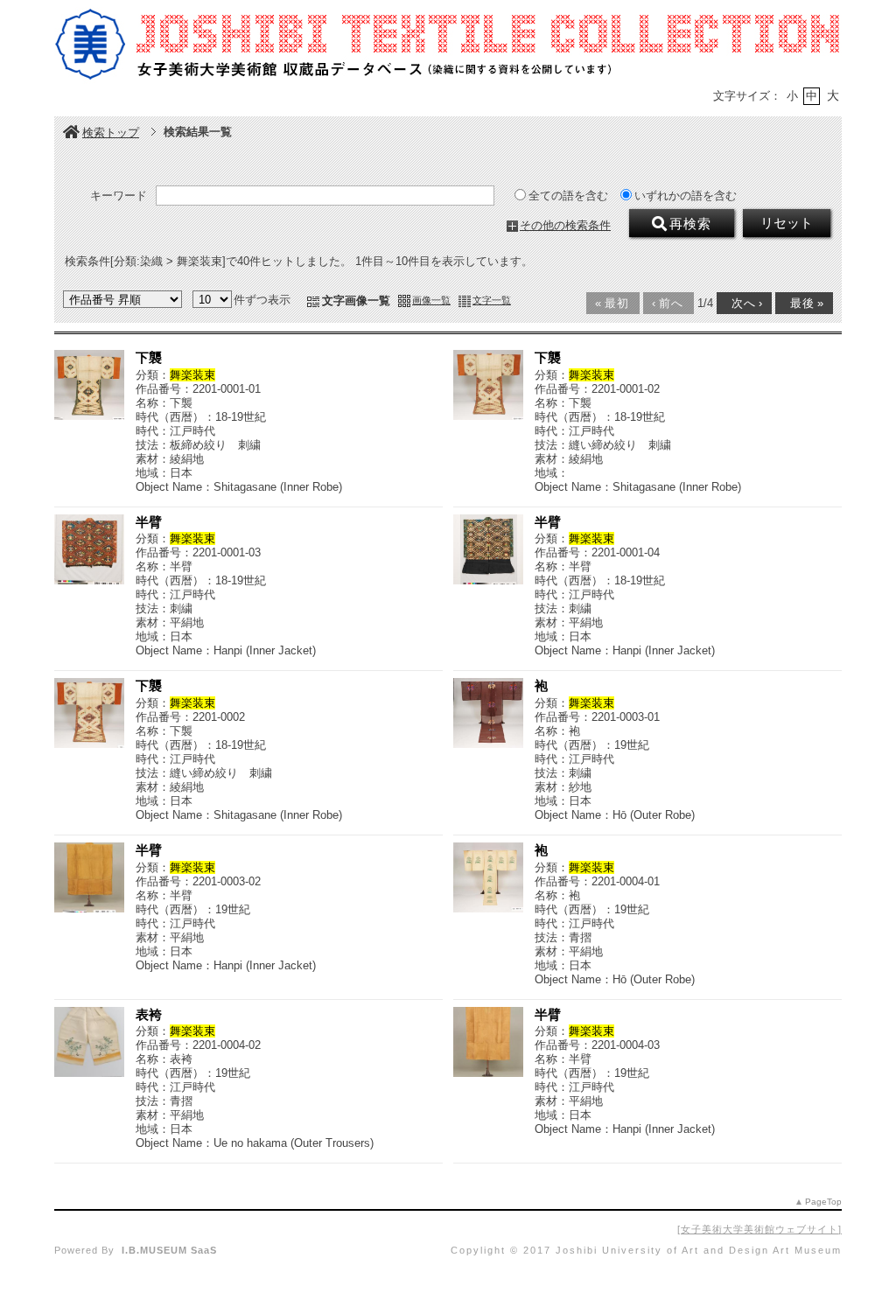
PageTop (823, 1201)
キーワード (118, 196)
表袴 (149, 1014)
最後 (802, 303)
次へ (743, 303)
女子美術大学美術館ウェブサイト (759, 1229)
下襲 (149, 357)
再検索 (690, 224)
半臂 (149, 521)
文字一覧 (491, 300)
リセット (786, 223)
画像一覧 (431, 300)
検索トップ (110, 132)
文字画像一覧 (356, 300)
